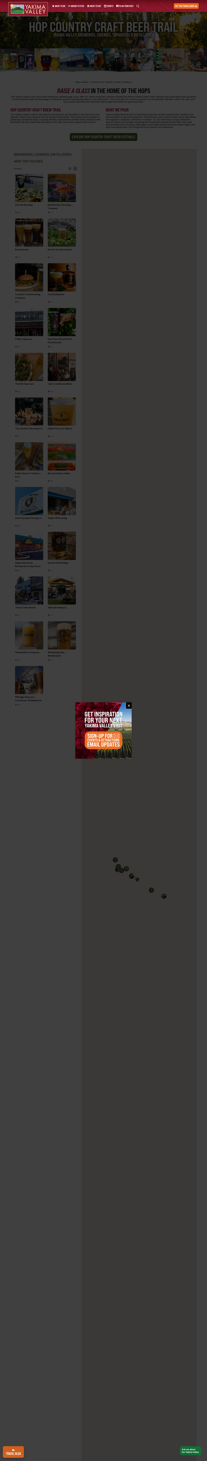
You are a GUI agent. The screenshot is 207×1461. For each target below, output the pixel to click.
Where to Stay (77, 6)
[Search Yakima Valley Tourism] (137, 6)
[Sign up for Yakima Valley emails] (103, 730)
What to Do (59, 6)
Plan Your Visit (126, 6)
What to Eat (95, 6)
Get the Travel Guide (185, 6)
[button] (190, 1450)
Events (109, 6)
